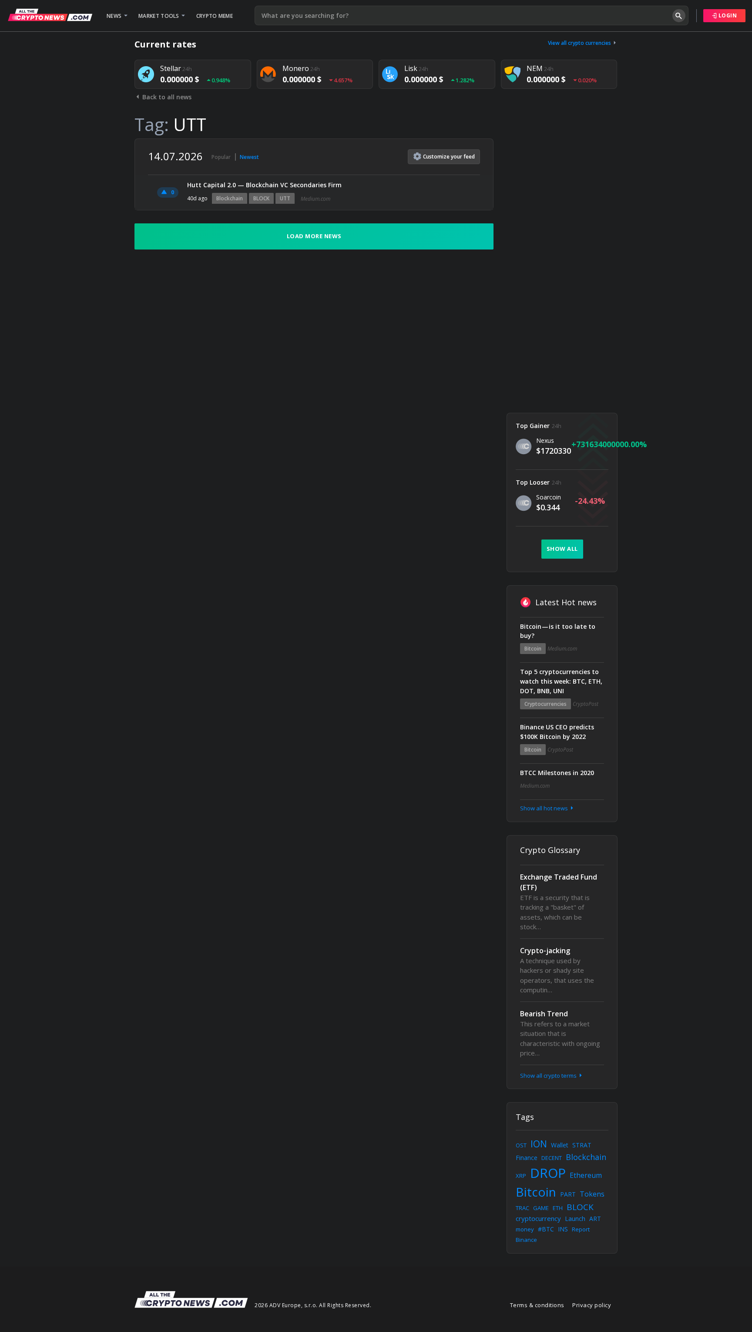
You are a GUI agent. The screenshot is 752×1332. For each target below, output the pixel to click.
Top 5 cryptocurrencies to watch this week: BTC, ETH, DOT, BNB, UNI (561, 681)
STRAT (581, 1145)
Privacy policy (591, 1305)
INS (563, 1229)
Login (727, 15)
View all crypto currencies (580, 43)
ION (538, 1144)
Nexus (545, 440)
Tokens (592, 1194)
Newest (249, 157)
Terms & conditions (537, 1305)
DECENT (551, 1158)
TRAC (522, 1208)
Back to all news (166, 97)
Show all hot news (544, 808)
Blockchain (229, 198)
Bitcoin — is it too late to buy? (557, 631)
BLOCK (261, 198)
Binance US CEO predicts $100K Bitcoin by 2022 (557, 732)
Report (581, 1229)
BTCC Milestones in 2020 (557, 773)
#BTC (546, 1229)
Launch (575, 1218)
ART (595, 1218)
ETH (558, 1208)
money (525, 1229)
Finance (526, 1157)
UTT (285, 198)
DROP (548, 1173)
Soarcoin (548, 497)
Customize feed (449, 156)
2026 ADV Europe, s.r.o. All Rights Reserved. (313, 1305)
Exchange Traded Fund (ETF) (558, 882)
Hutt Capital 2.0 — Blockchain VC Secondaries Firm (264, 185)
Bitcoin (532, 648)
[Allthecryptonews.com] (50, 15)
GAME (541, 1208)
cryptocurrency (538, 1218)
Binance (526, 1240)
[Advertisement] (562, 269)
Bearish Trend (544, 1013)
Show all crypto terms (549, 1075)
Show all (562, 549)
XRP (521, 1176)
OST (521, 1145)
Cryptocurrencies (545, 704)
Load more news (314, 236)
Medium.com (315, 198)
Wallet (559, 1145)
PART (568, 1194)
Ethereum (586, 1175)
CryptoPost (585, 704)
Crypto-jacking (545, 950)
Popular (221, 157)
